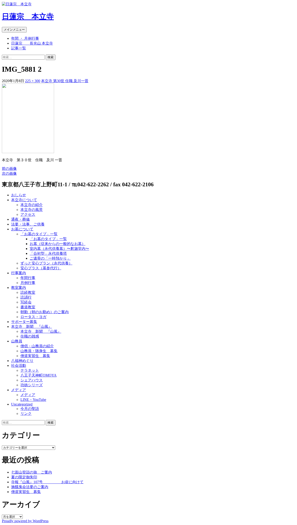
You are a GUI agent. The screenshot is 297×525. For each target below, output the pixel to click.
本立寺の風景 (31, 210)
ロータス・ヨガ (33, 317)
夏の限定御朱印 (24, 477)
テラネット (29, 370)
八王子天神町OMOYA (38, 375)
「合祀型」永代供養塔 (48, 253)
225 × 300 (32, 81)
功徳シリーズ (31, 385)
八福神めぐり (22, 361)
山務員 (16, 341)
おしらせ (18, 195)
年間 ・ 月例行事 (25, 38)
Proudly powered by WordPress (25, 521)
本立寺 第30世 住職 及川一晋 (64, 81)
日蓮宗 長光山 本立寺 (32, 43)
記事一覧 (18, 48)
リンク (26, 413)
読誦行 (26, 297)
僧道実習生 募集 (35, 356)
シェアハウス (31, 380)
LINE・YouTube (33, 400)
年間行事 (27, 278)
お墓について (22, 229)
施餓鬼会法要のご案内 (29, 487)
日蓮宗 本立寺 (28, 16)
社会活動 (18, 365)
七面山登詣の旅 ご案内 (31, 472)
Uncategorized (21, 404)
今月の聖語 (29, 409)
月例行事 (27, 283)
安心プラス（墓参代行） (40, 268)
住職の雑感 (29, 336)
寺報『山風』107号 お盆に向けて (47, 482)
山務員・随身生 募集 (39, 351)
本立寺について (24, 200)
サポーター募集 (24, 322)
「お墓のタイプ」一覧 (39, 234)
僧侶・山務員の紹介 (37, 346)
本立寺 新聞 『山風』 (31, 327)
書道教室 (27, 307)
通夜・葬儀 (20, 219)
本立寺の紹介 (31, 205)
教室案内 (18, 288)
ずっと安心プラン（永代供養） (46, 263)
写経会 (26, 302)
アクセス (27, 214)
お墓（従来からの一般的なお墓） (57, 244)
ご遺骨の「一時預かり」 (50, 258)
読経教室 (27, 292)
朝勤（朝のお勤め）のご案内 (44, 312)
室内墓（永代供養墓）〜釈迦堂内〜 (59, 249)
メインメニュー (14, 29)
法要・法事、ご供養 (28, 224)
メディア (18, 390)
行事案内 (18, 273)
